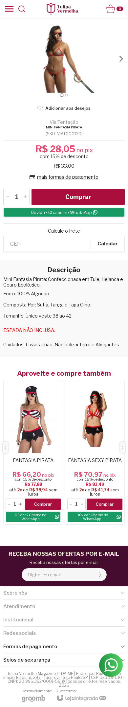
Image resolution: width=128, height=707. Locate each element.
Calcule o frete (64, 231)
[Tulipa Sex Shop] (62, 9)
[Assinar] (100, 574)
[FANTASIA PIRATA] (33, 452)
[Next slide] (120, 58)
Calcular (107, 244)
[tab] (61, 95)
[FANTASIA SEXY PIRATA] (94, 452)
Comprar (78, 196)
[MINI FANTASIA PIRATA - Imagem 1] (64, 59)
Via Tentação (64, 122)
